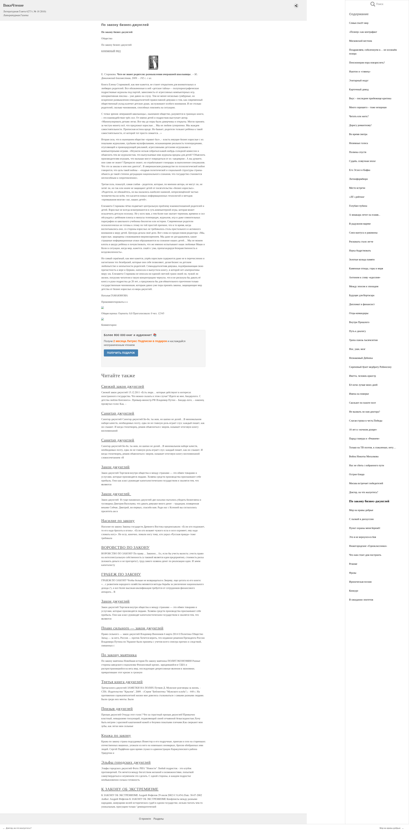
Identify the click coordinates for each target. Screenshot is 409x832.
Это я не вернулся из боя (362, 537)
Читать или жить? (359, 116)
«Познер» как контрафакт (363, 31)
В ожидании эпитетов (361, 599)
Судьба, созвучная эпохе (362, 161)
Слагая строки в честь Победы (365, 420)
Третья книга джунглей (122, 681)
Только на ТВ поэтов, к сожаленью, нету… (372, 447)
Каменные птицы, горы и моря (366, 268)
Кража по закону (116, 735)
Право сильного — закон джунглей (132, 627)
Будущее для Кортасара (361, 295)
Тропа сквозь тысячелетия (363, 340)
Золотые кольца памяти (362, 259)
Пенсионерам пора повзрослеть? (367, 62)
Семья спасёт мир (358, 22)
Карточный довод (359, 89)
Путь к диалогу (357, 331)
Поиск (376, 4)
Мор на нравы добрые (361, 510)
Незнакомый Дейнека (361, 357)
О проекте (145, 818)
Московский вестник (360, 40)
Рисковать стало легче (361, 241)
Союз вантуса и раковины (363, 232)
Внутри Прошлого (359, 322)
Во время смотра (358, 134)
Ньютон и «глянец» (359, 71)
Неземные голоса (358, 143)
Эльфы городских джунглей (126, 762)
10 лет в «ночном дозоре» (363, 429)
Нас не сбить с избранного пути (366, 465)
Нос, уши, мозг (357, 349)
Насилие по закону (118, 520)
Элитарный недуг (359, 80)
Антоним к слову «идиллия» (364, 277)
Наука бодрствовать (360, 250)
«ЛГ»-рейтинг (357, 196)
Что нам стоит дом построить (365, 554)
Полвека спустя (357, 152)
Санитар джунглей (117, 413)
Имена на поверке (359, 393)
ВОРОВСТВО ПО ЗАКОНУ (125, 547)
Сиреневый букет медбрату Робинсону (370, 366)
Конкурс (353, 590)
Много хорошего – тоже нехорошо (368, 107)
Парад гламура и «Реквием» (364, 438)
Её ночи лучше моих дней (363, 384)
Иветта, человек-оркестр (362, 375)
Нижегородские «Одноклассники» (368, 545)
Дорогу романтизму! (360, 125)
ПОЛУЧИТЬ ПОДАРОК (121, 353)
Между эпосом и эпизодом (363, 286)
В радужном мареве (360, 223)
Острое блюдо (356, 474)
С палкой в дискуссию (361, 519)
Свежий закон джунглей (122, 386)
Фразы (352, 572)
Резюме (353, 563)
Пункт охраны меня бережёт (364, 528)
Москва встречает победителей (366, 483)
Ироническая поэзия (360, 581)
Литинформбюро (358, 178)
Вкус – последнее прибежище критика (370, 98)
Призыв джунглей (117, 708)
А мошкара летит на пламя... (364, 214)
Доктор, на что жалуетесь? (363, 492)
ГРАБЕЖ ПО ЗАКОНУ (121, 574)
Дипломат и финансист (362, 304)
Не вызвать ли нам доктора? (364, 411)
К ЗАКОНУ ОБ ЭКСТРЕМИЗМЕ (129, 789)
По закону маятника (119, 654)
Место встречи (357, 187)
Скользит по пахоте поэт (362, 402)
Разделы (159, 818)
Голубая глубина (358, 205)
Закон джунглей (115, 466)
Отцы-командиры (358, 313)
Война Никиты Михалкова (363, 456)
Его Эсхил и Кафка (359, 170)
